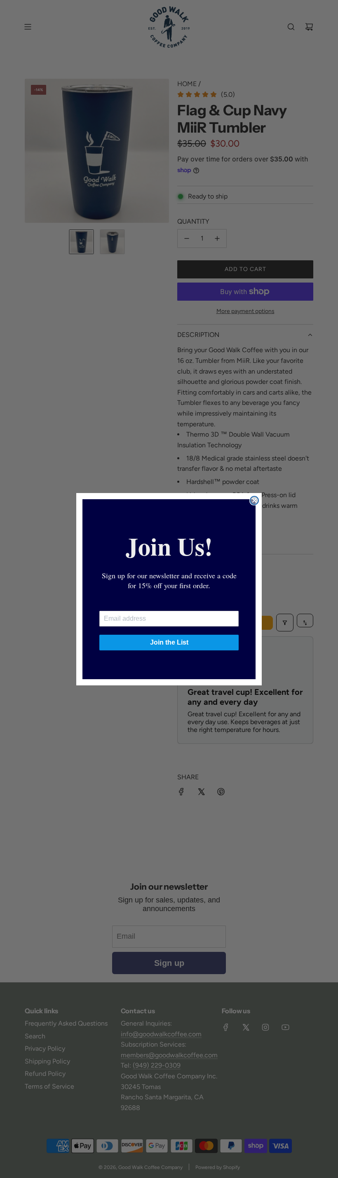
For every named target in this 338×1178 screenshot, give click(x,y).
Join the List (169, 642)
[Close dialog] (254, 500)
